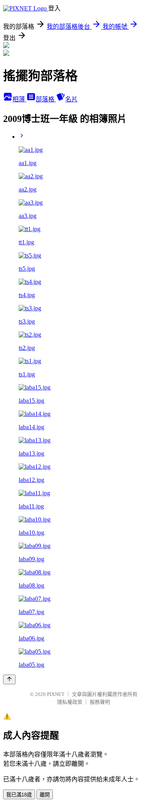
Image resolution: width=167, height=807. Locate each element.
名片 (71, 99)
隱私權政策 (69, 702)
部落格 (46, 99)
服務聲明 (100, 702)
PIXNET (55, 694)
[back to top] (9, 679)
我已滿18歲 (19, 795)
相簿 (19, 99)
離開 (45, 795)
